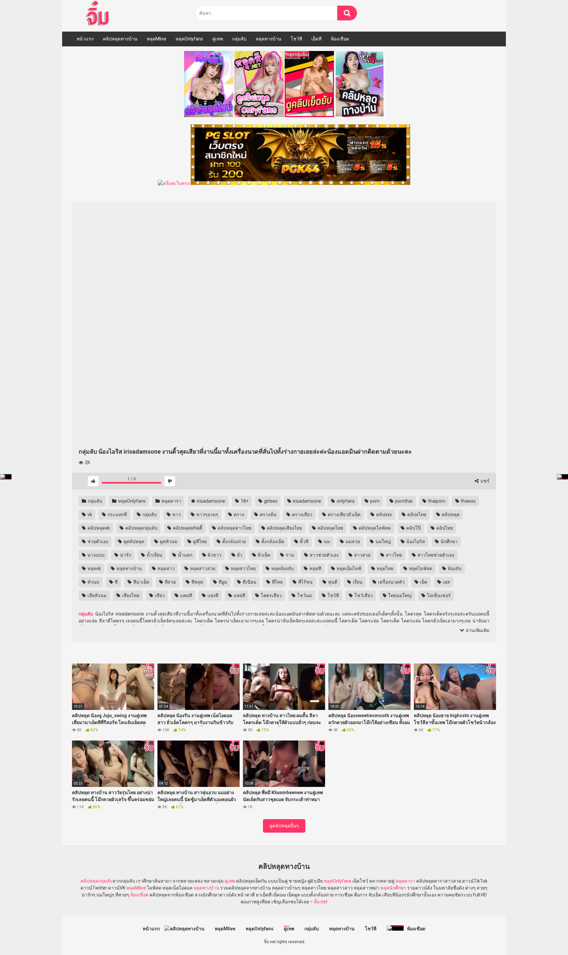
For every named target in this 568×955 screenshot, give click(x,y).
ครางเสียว (301, 514)
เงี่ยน (357, 582)
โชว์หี (296, 38)
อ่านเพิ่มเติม (477, 630)
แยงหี (212, 595)
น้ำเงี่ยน (154, 555)
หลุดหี (314, 568)
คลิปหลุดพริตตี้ (187, 528)
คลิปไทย (444, 528)
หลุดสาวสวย (202, 568)
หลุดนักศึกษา (393, 888)
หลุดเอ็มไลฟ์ (348, 568)
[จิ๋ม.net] (98, 14)
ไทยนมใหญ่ (399, 595)
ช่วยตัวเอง (97, 541)
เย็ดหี (316, 38)
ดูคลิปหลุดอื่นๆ (284, 825)
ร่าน (289, 555)
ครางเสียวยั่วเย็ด (344, 514)
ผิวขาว (214, 555)
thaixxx (468, 501)
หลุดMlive (156, 38)
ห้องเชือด (340, 38)
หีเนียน (249, 582)
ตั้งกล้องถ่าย (233, 541)
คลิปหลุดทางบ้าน (120, 38)
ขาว (176, 514)
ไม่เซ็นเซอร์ (438, 595)
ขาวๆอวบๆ (206, 514)
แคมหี (185, 595)
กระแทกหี (116, 514)
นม (326, 541)
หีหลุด (196, 582)
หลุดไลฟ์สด (420, 568)
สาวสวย (361, 555)
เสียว (159, 595)
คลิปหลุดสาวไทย (234, 528)
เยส (446, 582)
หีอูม (222, 582)
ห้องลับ (454, 568)
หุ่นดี (332, 582)
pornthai (403, 501)
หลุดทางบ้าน (268, 38)
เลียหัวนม (96, 595)
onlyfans (345, 501)
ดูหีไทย (199, 541)
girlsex (270, 501)
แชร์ (484, 481)
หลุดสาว (165, 568)
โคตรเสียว (271, 595)
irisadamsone (210, 501)
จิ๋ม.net (320, 901)
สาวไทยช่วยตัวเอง (435, 555)
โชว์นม (304, 595)
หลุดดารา (170, 501)
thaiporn (436, 501)
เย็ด (423, 582)
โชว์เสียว (363, 595)
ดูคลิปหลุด (133, 541)
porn (374, 501)
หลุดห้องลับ (282, 568)
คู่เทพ (217, 38)
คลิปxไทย (416, 514)
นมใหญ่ (382, 541)
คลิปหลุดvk (98, 528)
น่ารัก (125, 555)
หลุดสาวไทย (243, 568)
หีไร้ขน (305, 582)
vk (89, 514)
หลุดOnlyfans (189, 38)
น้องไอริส (415, 541)
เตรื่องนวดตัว (391, 582)
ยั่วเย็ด (263, 555)
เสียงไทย (130, 595)
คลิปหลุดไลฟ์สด (374, 528)
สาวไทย (393, 555)
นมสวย (352, 541)
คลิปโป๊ (413, 528)
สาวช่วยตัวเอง (324, 555)
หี (116, 582)
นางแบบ (95, 555)
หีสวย (170, 582)
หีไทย (277, 582)
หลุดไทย (384, 568)
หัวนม (92, 582)
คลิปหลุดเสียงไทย (284, 528)
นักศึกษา (448, 541)
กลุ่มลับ (239, 38)
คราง (238, 514)
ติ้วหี (303, 541)
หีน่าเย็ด (140, 582)
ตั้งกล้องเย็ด (272, 541)
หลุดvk (93, 568)
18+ (244, 501)
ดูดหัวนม (168, 541)
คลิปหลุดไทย (330, 528)
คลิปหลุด (450, 514)
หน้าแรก (85, 38)
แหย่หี (239, 595)
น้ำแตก (184, 555)
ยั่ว (239, 555)
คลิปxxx (383, 514)
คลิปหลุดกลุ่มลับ (140, 528)
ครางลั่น (267, 514)
